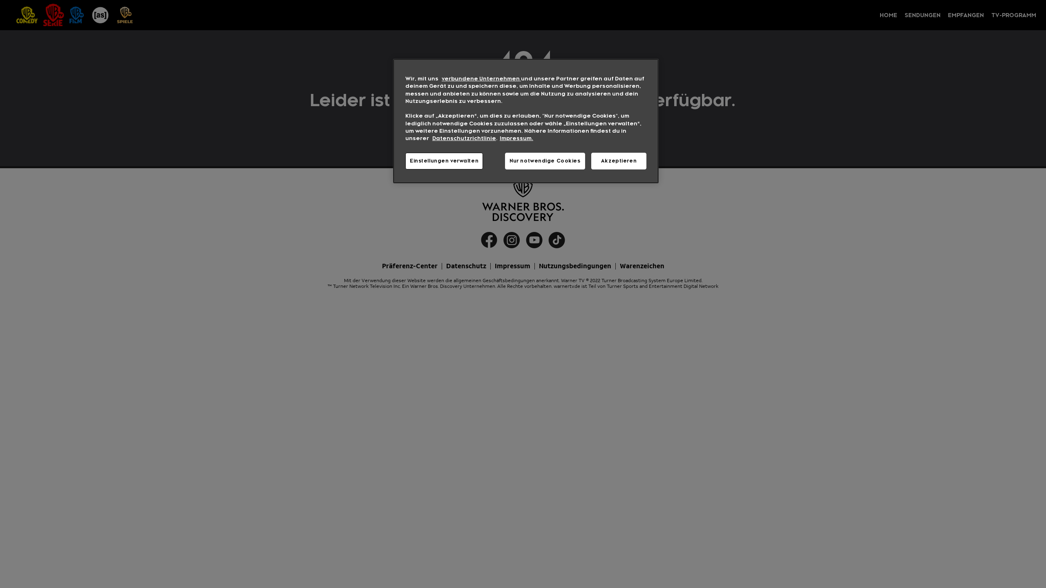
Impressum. (516, 138)
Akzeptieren (619, 161)
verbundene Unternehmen (481, 79)
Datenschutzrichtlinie (464, 138)
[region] (526, 121)
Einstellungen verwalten (444, 161)
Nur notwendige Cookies (545, 161)
